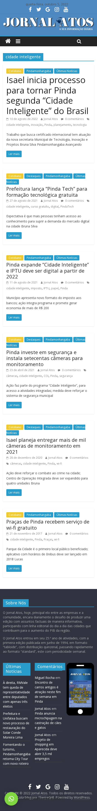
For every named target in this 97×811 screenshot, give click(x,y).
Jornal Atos (51, 119)
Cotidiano (15, 71)
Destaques (33, 176)
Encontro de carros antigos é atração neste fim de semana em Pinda (48, 691)
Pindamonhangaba (39, 71)
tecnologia (80, 125)
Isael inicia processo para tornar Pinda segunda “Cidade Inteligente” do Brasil (47, 95)
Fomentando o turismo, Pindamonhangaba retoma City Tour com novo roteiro (16, 754)
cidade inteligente (17, 125)
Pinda (48, 125)
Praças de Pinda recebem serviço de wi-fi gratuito (47, 524)
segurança (66, 376)
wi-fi (59, 463)
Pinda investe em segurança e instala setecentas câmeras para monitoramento (44, 358)
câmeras (11, 376)
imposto (36, 288)
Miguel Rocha (45, 677)
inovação (37, 125)
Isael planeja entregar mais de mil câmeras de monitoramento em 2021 (46, 445)
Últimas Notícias (66, 71)
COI (46, 376)
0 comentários (74, 119)
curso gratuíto (40, 206)
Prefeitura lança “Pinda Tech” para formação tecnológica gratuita (46, 191)
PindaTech (67, 206)
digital (55, 206)
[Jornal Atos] (8, 41)
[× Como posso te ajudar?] (11, 799)
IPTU (46, 288)
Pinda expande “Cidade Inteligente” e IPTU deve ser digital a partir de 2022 (47, 270)
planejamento (62, 125)
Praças (48, 539)
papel (55, 288)
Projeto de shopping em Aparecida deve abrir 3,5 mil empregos (46, 749)
